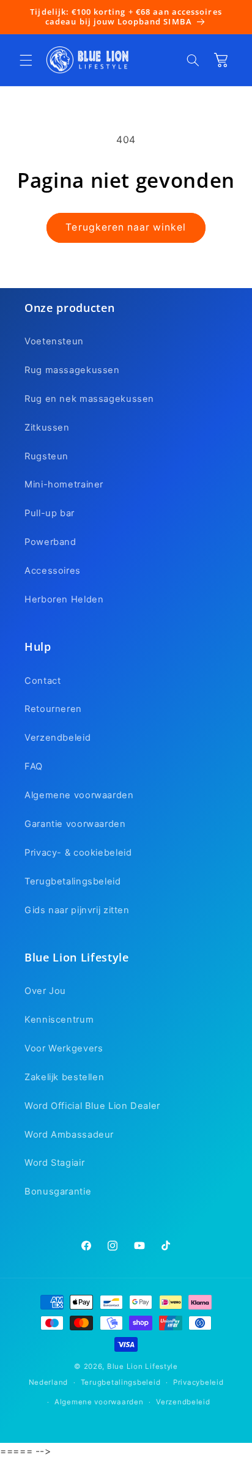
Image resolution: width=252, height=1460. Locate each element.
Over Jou (45, 990)
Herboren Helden (63, 599)
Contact (42, 680)
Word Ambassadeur (69, 1134)
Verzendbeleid (57, 737)
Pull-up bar (49, 513)
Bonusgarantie (57, 1191)
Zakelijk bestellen (64, 1077)
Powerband (50, 541)
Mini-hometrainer (63, 484)
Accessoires (52, 570)
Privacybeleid (198, 1382)
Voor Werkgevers (63, 1048)
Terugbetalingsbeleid (72, 881)
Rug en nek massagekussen (89, 398)
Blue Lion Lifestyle (142, 1366)
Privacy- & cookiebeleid (78, 852)
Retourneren (53, 708)
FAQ (33, 766)
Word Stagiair (54, 1162)
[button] (26, 60)
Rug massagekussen (72, 370)
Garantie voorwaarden (75, 823)
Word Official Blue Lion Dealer (92, 1105)
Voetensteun (54, 341)
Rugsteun (46, 456)
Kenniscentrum (59, 1019)
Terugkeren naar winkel (125, 227)
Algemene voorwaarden (79, 795)
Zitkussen (47, 427)
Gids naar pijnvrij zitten (77, 910)
